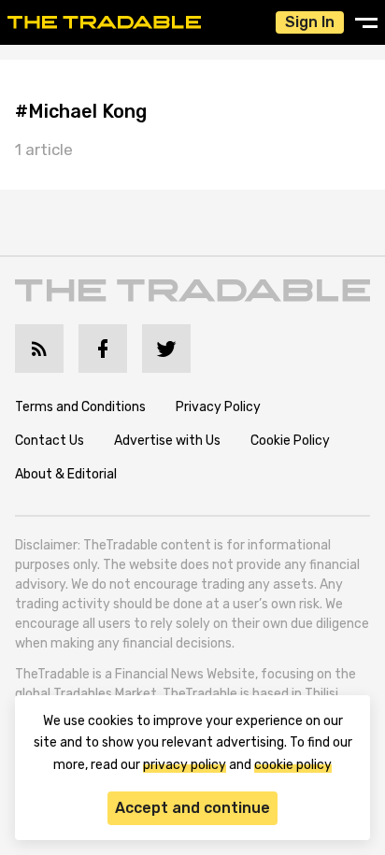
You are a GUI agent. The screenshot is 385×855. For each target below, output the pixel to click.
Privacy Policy (218, 407)
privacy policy (184, 765)
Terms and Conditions (80, 407)
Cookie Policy (290, 441)
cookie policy (293, 765)
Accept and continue (192, 808)
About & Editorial (66, 474)
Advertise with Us (167, 441)
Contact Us (49, 441)
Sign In (310, 22)
